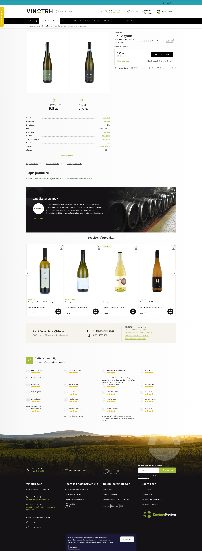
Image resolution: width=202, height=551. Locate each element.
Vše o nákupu (108, 489)
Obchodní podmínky (110, 494)
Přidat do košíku (162, 54)
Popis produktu (32, 164)
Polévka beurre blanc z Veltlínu (137, 336)
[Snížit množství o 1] (139, 54)
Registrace (148, 13)
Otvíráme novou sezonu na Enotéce (138, 333)
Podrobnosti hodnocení (170, 41)
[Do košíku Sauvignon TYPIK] (170, 312)
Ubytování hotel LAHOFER (152, 499)
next (174, 272)
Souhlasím (127, 539)
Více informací (108, 542)
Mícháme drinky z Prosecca (135, 339)
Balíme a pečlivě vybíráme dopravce (161, 61)
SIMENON (118, 32)
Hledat (101, 11)
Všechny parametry (67, 155)
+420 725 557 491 (114, 10)
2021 (108, 143)
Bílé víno (107, 121)
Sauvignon (106, 136)
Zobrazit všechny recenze (55, 362)
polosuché (106, 139)
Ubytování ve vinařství (150, 504)
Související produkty (74, 164)
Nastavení (74, 547)
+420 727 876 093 (36, 504)
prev (27, 272)
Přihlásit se (167, 470)
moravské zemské (103, 146)
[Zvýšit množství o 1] (147, 55)
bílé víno (107, 132)
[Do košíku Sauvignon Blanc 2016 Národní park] (58, 312)
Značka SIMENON (52, 164)
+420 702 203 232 (74, 494)
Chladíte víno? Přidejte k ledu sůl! (138, 329)
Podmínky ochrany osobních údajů (116, 499)
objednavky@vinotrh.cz (102, 330)
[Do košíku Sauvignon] (96, 312)
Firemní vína (146, 489)
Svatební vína (147, 494)
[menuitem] (32, 21)
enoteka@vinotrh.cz (78, 499)
